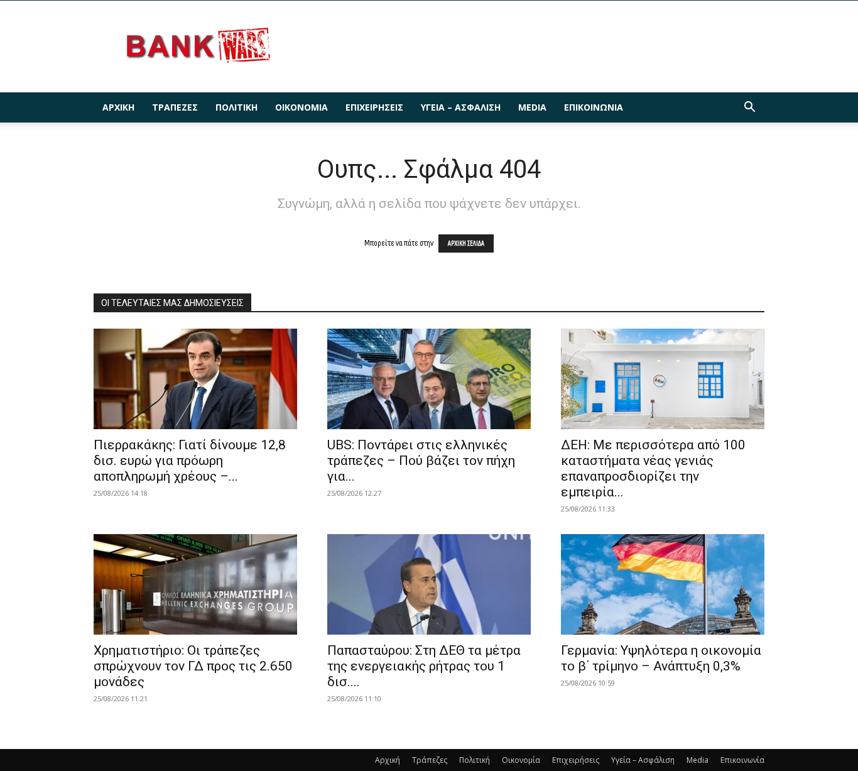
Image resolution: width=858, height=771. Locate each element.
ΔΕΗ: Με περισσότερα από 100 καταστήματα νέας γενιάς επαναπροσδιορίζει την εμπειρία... (653, 468)
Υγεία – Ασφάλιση (461, 107)
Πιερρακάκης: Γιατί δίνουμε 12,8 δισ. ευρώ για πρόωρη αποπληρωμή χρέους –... (190, 460)
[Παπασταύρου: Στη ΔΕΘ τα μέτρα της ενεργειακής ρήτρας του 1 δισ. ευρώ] (429, 584)
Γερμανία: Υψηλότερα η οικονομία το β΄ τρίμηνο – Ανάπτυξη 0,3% (661, 658)
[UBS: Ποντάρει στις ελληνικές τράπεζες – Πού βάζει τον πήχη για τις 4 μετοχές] (429, 379)
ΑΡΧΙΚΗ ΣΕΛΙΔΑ (466, 243)
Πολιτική (236, 107)
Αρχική (118, 107)
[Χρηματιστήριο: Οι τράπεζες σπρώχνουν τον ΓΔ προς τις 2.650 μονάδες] (195, 584)
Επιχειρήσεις (374, 107)
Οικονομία (301, 107)
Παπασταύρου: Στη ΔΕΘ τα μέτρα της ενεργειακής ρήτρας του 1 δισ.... (424, 666)
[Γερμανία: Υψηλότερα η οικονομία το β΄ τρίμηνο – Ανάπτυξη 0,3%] (662, 584)
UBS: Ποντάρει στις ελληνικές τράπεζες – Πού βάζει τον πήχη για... (421, 460)
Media (532, 107)
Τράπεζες (175, 107)
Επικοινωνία (593, 107)
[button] (749, 108)
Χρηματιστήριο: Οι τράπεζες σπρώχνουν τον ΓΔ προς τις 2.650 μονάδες (193, 666)
